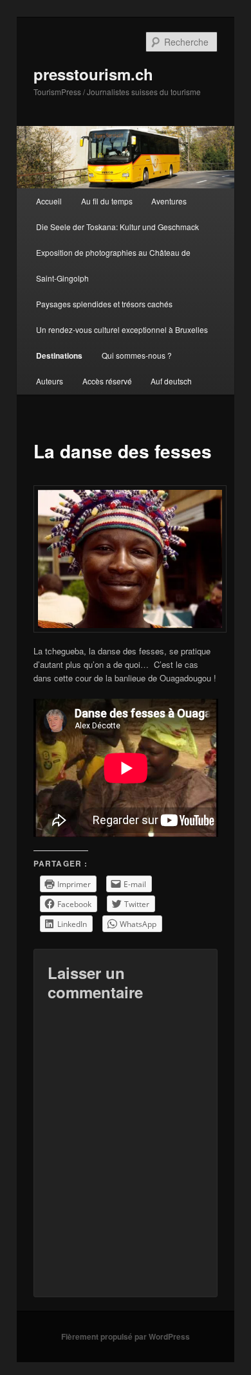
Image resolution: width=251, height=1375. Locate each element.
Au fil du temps (107, 200)
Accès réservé (107, 380)
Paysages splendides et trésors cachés (104, 303)
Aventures (169, 200)
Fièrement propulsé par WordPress (125, 1336)
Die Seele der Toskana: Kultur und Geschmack (117, 226)
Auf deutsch (171, 380)
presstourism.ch (93, 74)
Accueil (49, 200)
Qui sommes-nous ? (137, 355)
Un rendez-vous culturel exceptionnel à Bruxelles (122, 329)
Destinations (59, 355)
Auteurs (49, 380)
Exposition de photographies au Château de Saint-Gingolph (113, 265)
